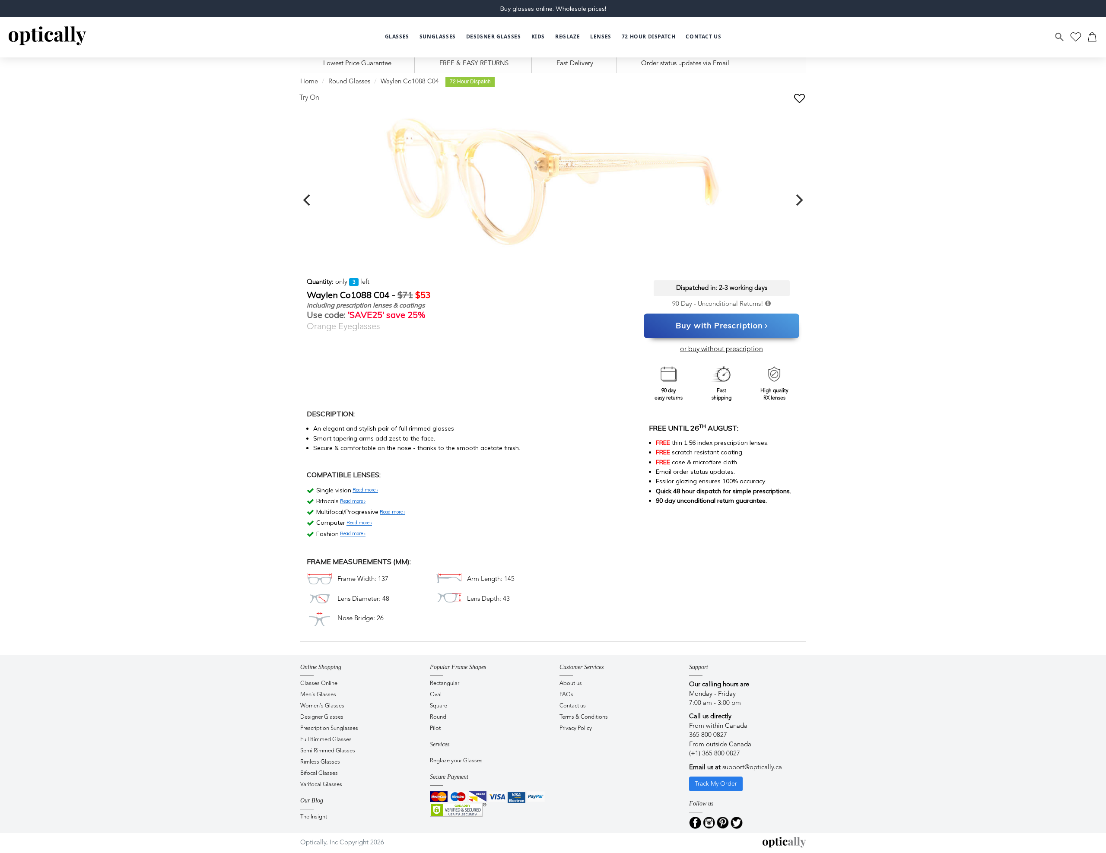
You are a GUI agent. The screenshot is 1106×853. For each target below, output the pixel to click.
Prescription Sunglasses (329, 728)
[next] (798, 199)
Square (438, 706)
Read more (365, 490)
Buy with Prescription (719, 325)
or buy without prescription (721, 349)
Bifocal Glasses (319, 773)
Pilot (435, 728)
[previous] (307, 199)
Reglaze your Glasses (456, 761)
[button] (538, 37)
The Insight (313, 817)
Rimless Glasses (320, 762)
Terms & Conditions (583, 717)
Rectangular (444, 683)
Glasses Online (318, 683)
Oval (436, 695)
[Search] (1060, 37)
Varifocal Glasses (321, 784)
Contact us (572, 706)
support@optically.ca (752, 767)
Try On (309, 98)
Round (438, 717)
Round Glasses (349, 82)
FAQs (566, 695)
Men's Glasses (318, 695)
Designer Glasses (321, 717)
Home (309, 82)
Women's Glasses (322, 706)
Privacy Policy (575, 728)
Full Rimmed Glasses (326, 739)
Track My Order (716, 784)
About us (570, 683)
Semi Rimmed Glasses (327, 751)
